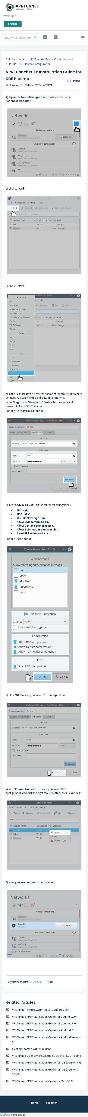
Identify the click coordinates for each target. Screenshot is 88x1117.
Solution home (15, 59)
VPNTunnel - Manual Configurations (51, 59)
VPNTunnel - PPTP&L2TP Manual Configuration (40, 1009)
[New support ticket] (45, 37)
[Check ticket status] (55, 37)
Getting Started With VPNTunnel (32, 1049)
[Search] (36, 38)
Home (34, 1103)
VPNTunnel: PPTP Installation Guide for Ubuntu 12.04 (44, 1017)
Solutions (51, 1103)
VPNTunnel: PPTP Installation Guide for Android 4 (42, 1030)
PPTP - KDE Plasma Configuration (30, 64)
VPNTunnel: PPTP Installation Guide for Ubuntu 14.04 (44, 1023)
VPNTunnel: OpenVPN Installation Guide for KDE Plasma (46, 1056)
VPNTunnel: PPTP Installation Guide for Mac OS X (42, 1081)
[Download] (36, 573)
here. (61, 398)
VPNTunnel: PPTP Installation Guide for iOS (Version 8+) (46, 1062)
